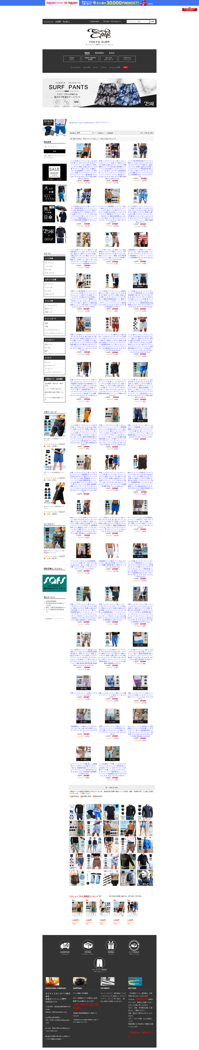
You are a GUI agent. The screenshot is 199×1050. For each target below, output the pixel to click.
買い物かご (66, 21)
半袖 (46, 326)
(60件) (116, 449)
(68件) (144, 531)
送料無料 (110, 133)
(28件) (87, 778)
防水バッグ (48, 344)
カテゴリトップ (73, 122)
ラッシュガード (75, 67)
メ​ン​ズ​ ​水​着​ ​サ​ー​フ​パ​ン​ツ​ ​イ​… (77, 916)
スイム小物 (86, 67)
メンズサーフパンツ (89, 122)
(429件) (116, 226)
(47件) (87, 624)
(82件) (87, 537)
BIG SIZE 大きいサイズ (108, 58)
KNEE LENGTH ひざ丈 (90, 58)
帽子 (46, 351)
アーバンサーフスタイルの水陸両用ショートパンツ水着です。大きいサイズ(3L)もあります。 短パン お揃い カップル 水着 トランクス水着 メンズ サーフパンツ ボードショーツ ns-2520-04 (83, 565)
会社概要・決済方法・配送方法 (54, 384)
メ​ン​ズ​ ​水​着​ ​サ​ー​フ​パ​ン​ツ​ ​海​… (118, 916)
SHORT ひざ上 (72, 58)
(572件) (87, 183)
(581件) (116, 535)
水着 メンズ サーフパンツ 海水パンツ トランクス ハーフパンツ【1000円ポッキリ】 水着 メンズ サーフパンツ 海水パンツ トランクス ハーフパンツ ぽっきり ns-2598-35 (112, 730)
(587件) (116, 701)
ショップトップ (48, 21)
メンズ (80, 122)
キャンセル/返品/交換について (54, 399)
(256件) (87, 311)
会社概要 (58, 21)
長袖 (46, 323)
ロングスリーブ (50, 365)
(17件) (116, 264)
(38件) (116, 399)
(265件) (144, 581)
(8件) (87, 449)
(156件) (87, 669)
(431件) (144, 703)
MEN (87, 53)
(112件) (87, 573)
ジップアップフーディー (53, 372)
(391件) (87, 226)
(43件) (144, 356)
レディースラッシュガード (54, 333)
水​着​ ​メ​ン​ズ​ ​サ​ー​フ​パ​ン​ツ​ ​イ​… (105, 916)
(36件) (87, 267)
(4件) (116, 311)
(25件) (116, 667)
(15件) (116, 490)
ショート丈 (48, 266)
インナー (95, 67)
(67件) (144, 311)
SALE (125, 67)
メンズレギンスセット (52, 330)
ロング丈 (48, 269)
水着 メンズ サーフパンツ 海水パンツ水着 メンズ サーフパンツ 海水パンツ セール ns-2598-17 (112, 695)
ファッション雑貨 (114, 67)
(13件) (144, 263)
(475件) (116, 571)
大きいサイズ (49, 273)
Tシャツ (47, 362)
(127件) (116, 183)
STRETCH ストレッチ (127, 58)
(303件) (144, 180)
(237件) (116, 738)
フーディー (48, 369)
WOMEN (99, 53)
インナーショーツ (51, 305)
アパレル (103, 67)
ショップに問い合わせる (53, 389)
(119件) (144, 494)
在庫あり (101, 133)
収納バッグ (48, 312)
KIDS (111, 53)
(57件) (144, 226)
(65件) (87, 736)
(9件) (116, 624)
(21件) (116, 354)
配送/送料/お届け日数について (54, 393)
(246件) (87, 354)
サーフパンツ (49, 263)
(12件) (116, 780)
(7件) (87, 401)
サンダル (48, 348)
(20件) (144, 740)
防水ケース (48, 309)
